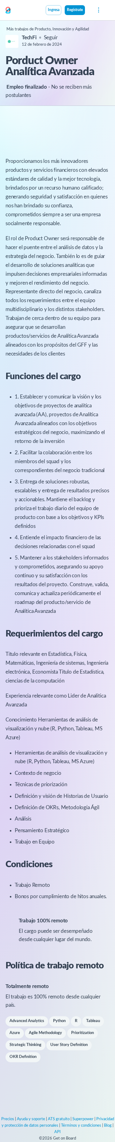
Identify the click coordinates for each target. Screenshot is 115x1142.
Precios (7, 1119)
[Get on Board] (8, 10)
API (57, 1132)
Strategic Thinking (25, 1045)
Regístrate (75, 10)
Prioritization (82, 1033)
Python (59, 1021)
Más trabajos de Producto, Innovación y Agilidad (47, 29)
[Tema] (88, 10)
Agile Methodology (45, 1033)
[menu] (98, 10)
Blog (108, 1126)
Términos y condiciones (81, 1126)
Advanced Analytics (27, 1021)
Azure (15, 1033)
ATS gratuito (59, 1119)
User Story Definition (69, 1045)
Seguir (51, 37)
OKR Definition (23, 1057)
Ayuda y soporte (31, 1119)
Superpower (83, 1119)
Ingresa (53, 10)
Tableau (93, 1021)
